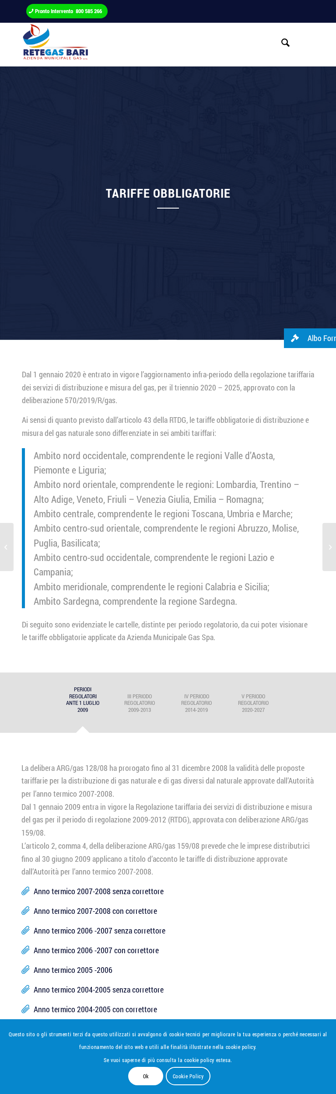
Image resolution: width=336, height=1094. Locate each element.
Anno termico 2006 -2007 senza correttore (99, 930)
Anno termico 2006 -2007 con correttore (96, 950)
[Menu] (302, 42)
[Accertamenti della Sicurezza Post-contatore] (7, 547)
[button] (310, 338)
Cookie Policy (188, 1076)
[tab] (82, 705)
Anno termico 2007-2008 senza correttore (99, 891)
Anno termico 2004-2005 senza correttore (99, 989)
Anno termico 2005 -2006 (73, 970)
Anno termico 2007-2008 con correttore (95, 911)
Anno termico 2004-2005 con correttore (95, 1009)
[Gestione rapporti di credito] (329, 547)
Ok (146, 1076)
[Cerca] (281, 42)
